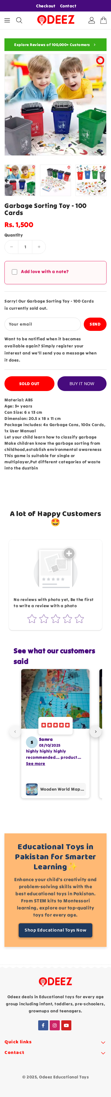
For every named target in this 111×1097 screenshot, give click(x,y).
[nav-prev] (15, 732)
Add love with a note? (45, 271)
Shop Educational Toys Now (55, 930)
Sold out (29, 383)
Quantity (13, 235)
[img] (55, 726)
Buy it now (82, 383)
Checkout (45, 6)
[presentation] (6, 181)
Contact (68, 6)
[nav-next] (96, 732)
